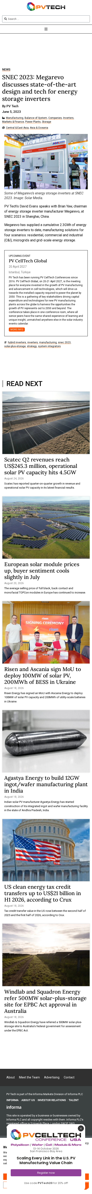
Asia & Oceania (39, 127)
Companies (55, 118)
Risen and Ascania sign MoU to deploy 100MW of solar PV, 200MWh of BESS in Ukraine (42, 675)
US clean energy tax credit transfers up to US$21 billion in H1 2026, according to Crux (42, 893)
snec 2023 (64, 342)
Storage (46, 121)
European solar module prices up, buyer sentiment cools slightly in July (41, 570)
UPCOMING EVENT (19, 255)
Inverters (68, 118)
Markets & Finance (13, 121)
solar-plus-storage (15, 346)
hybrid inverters (17, 342)
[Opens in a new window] (13, 1106)
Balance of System (36, 118)
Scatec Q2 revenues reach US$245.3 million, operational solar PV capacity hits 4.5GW (40, 466)
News (6, 69)
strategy (32, 346)
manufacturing (48, 342)
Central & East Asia (17, 127)
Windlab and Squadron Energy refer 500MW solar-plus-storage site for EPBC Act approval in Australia (45, 1001)
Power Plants (33, 121)
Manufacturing (14, 118)
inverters (32, 342)
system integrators (49, 346)
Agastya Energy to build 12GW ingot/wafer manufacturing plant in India (46, 784)
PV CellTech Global (28, 260)
